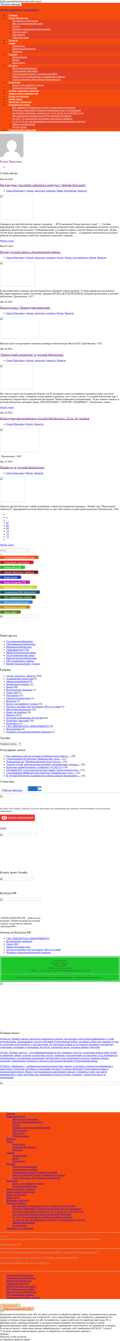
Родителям (14, 82)
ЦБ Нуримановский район (20, 655)
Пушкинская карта (19, 104)
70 (7, 531)
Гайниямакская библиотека (20, 644)
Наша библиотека (18, 18)
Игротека (11, 701)
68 (7, 525)
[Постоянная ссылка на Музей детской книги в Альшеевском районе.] (17, 285)
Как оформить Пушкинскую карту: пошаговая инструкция (43, 107)
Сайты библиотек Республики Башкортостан (36, 79)
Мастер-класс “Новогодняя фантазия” (25, 307)
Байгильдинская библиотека (21, 658)
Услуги (16, 26)
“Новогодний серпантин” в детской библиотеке (31, 354)
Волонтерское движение (19, 690)
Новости (82, 190)
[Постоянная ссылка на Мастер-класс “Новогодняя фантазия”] (19, 338)
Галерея (13, 54)
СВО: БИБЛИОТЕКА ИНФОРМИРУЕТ (28, 726)
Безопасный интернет (24, 48)
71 (7, 534)
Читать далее (7, 240)
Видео (15, 60)
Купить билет (19, 1225)
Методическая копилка (24, 68)
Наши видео (12, 1197)
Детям (12, 43)
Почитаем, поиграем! (17, 720)
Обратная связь (20, 37)
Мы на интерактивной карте (27, 23)
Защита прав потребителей (20, 1192)
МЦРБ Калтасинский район (21, 652)
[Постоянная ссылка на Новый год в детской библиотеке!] (12, 501)
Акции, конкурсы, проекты (40, 190)
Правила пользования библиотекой (31, 29)
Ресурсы (13, 65)
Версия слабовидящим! (20, 817)
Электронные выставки (25, 71)
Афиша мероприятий (23, 124)
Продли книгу (20, 32)
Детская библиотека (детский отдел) (19, 10)
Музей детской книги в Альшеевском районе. (30, 252)
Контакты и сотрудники (25, 20)
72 (7, 536)
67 (7, 522)
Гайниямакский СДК (17, 649)
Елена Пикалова (15, 190)
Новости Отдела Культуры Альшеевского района (38, 76)
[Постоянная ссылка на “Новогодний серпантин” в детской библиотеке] (16, 388)
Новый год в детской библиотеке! (22, 467)
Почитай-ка (18, 46)
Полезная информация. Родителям (24, 717)
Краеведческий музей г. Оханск (23, 663)
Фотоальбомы (19, 57)
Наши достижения (66, 190)
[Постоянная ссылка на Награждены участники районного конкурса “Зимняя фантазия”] (16, 218)
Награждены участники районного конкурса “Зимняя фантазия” (43, 185)
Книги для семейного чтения (28, 85)
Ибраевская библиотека (19, 647)
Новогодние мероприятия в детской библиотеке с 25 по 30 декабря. (45, 418)
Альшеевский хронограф (22, 130)
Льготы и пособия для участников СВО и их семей (33, 706)
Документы (18, 34)
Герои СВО (12, 692)
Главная (10, 1113)
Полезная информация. (24, 1186)
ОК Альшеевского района (20, 661)
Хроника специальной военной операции (28, 731)
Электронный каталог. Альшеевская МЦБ (34, 74)
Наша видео (18, 1161)
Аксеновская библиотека (19, 641)
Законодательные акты (18, 698)
